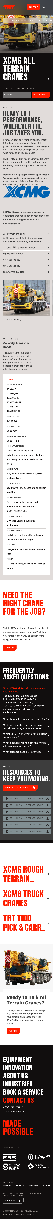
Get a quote (40, 95)
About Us (15, 1075)
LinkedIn (7, 1185)
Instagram (33, 1185)
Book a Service (23, 1092)
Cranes (14, 20)
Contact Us (18, 1100)
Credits (30, 1214)
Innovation (18, 1067)
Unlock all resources (20, 788)
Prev (7, 320)
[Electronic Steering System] (14, 1157)
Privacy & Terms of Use (13, 1214)
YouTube (46, 1185)
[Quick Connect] (39, 1166)
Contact (33, 7)
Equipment (18, 1059)
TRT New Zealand (14, 1111)
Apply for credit (13, 1107)
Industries (18, 1084)
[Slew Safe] (14, 1166)
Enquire (9, 648)
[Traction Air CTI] (39, 1157)
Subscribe (13, 1201)
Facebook (20, 1185)
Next (18, 320)
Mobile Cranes (27, 20)
